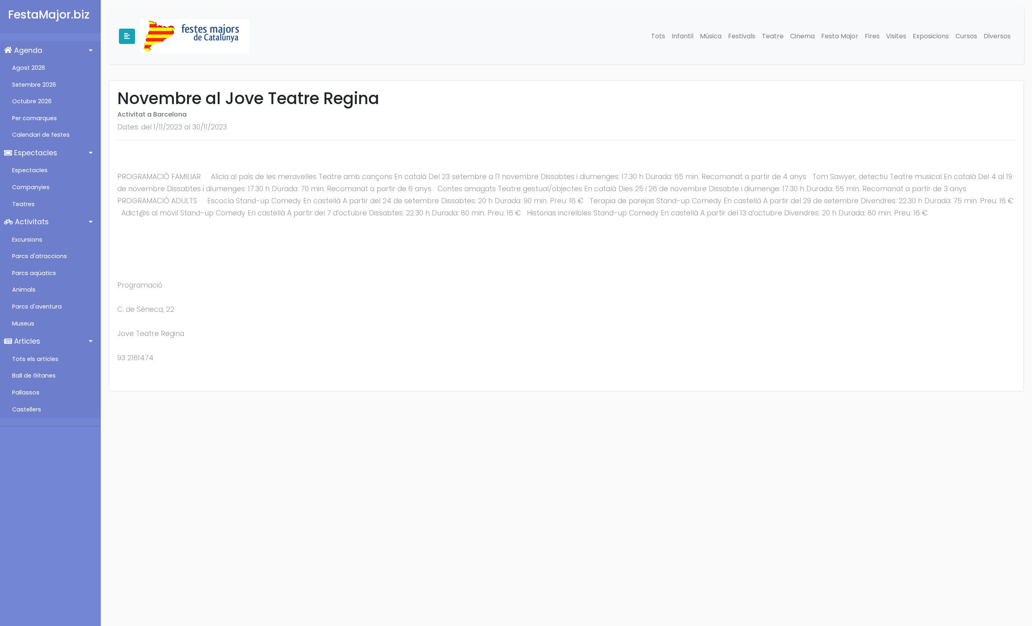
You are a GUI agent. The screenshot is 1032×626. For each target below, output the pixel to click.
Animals (23, 290)
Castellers (26, 409)
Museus (23, 323)
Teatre (773, 36)
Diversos (997, 36)
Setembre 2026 (34, 85)
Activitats (31, 222)
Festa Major (839, 36)
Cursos (966, 36)
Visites (896, 36)
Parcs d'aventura (37, 307)
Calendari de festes (41, 135)
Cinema (802, 36)
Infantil (682, 36)
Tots (658, 36)
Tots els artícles (35, 359)
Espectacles (34, 153)
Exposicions (931, 36)
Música (711, 36)
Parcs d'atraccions (39, 256)
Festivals (741, 36)
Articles (26, 341)
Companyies (31, 187)
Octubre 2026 (32, 101)
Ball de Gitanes (34, 375)
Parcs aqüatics (34, 273)
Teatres (23, 204)
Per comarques (34, 118)
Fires (872, 36)
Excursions (27, 240)
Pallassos (26, 392)
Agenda (27, 50)
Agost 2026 (28, 68)
